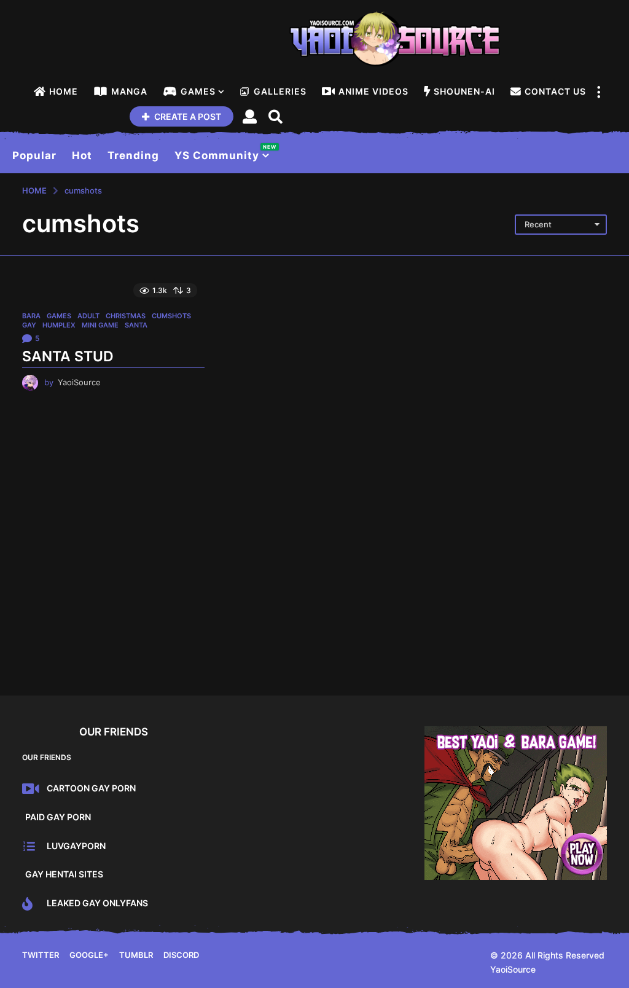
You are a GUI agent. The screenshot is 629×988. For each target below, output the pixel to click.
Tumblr (136, 955)
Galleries (280, 91)
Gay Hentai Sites (64, 874)
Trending (133, 155)
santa (136, 325)
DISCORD (181, 955)
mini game (100, 325)
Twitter (40, 955)
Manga (129, 91)
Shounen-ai (464, 91)
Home (63, 91)
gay (29, 325)
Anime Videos (373, 91)
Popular (34, 155)
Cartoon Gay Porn (91, 788)
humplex (59, 325)
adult (88, 316)
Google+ (89, 955)
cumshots (171, 316)
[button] (598, 91)
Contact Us (555, 91)
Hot (82, 155)
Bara (31, 316)
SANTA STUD (68, 356)
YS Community (222, 153)
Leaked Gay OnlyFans (97, 903)
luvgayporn (76, 846)
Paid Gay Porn (58, 817)
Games (198, 91)
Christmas (126, 316)
